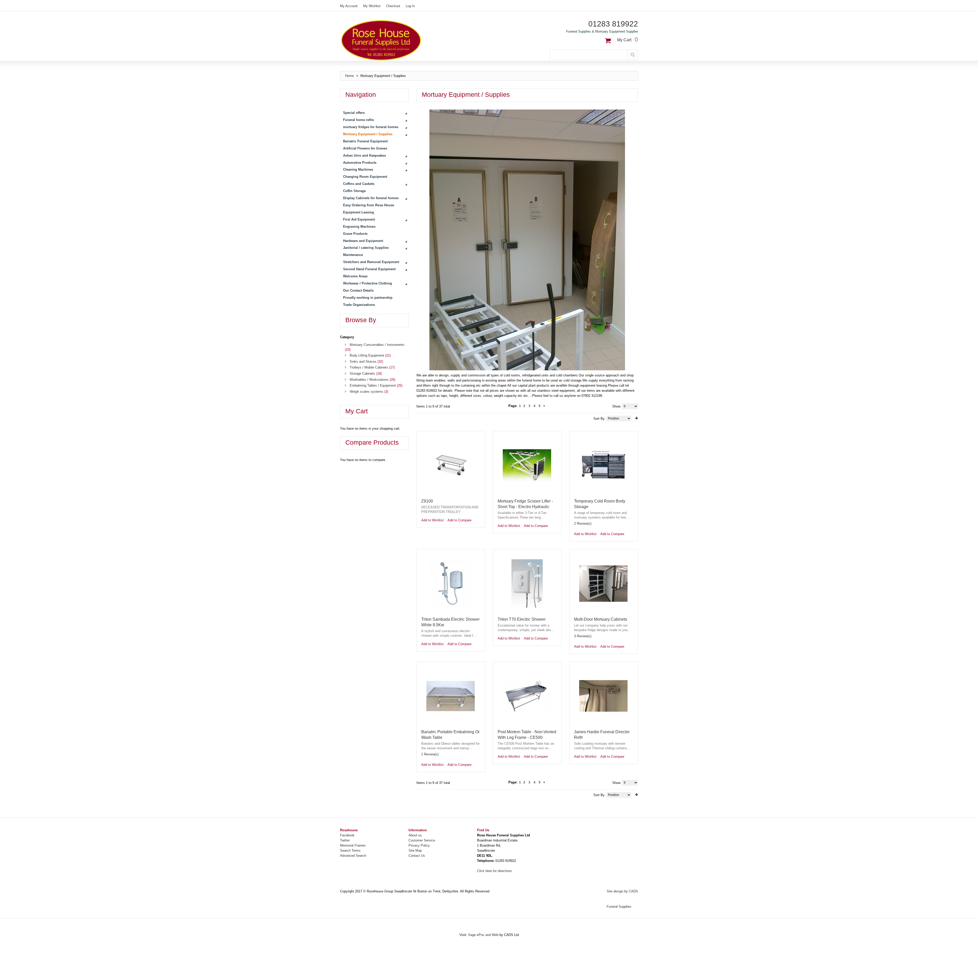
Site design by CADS (622, 891)
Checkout (393, 6)
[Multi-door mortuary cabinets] (603, 583)
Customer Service (422, 840)
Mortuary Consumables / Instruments (377, 345)
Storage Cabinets (362, 373)
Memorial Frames (353, 845)
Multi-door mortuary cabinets (600, 619)
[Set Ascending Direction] (636, 418)
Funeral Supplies (619, 906)
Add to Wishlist (432, 520)
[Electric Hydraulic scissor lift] (527, 465)
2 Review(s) (582, 523)
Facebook (347, 835)
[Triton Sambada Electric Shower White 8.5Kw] (450, 583)
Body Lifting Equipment (367, 355)
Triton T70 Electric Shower (522, 619)
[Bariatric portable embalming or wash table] (450, 696)
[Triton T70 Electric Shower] (527, 583)
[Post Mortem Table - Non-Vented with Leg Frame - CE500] (527, 696)
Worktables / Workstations (369, 380)
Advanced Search (353, 856)
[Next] (544, 406)
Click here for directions (494, 871)
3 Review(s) (582, 636)
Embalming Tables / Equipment (373, 385)
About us (415, 835)
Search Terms (350, 850)
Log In (410, 6)
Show (616, 406)
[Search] (633, 55)
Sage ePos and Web (483, 935)
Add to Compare (459, 520)
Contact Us (417, 856)
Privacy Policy (419, 845)
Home (349, 76)
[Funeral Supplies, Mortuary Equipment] (415, 40)
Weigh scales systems (366, 391)
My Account (349, 6)
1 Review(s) (430, 754)
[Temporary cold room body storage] (603, 465)
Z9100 (427, 501)
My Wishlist (372, 6)
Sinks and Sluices (363, 361)
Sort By (599, 418)
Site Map (415, 850)
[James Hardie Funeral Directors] (603, 696)
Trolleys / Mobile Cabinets (369, 367)
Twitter (345, 840)
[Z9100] (450, 465)
